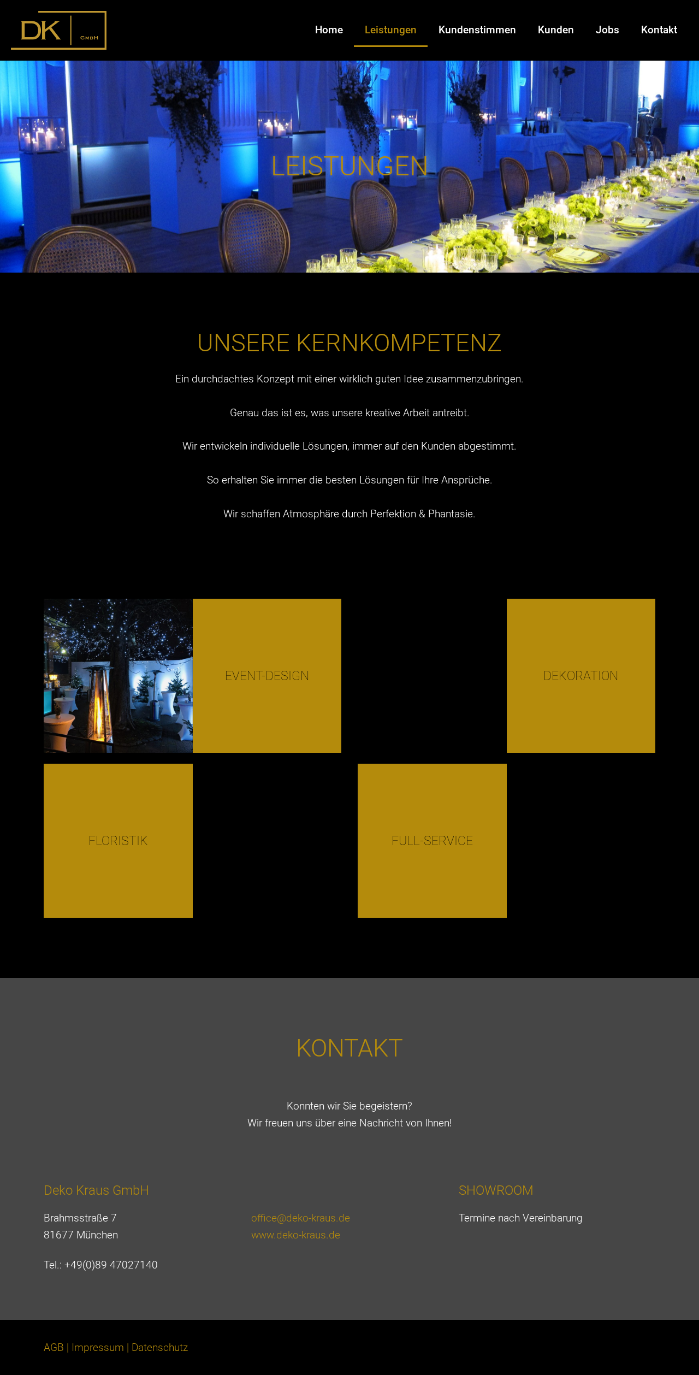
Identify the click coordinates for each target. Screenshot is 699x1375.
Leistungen (391, 29)
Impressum (98, 1347)
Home (329, 29)
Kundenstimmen (477, 29)
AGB (54, 1347)
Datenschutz (160, 1347)
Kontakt (659, 29)
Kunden (556, 29)
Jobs (607, 29)
